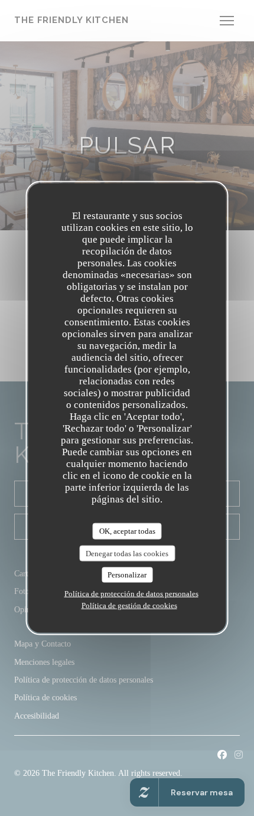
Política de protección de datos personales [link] (131, 593)
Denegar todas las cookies (127, 553)
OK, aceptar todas (127, 531)
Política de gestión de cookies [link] (129, 604)
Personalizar (127, 574)
